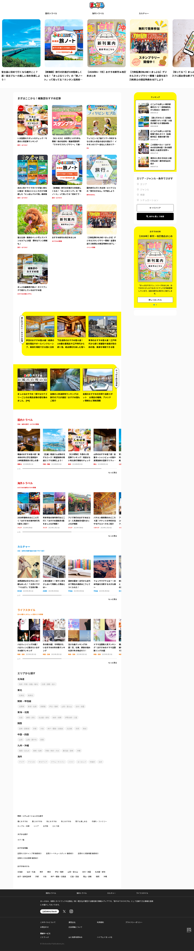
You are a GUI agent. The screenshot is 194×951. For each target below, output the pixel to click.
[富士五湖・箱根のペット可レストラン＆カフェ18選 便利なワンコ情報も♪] (32, 226)
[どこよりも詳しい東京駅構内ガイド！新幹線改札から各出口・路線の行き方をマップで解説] (155, 108)
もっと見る (112, 472)
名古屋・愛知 (44, 717)
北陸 (20, 717)
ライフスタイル (142, 893)
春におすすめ (22, 821)
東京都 (19, 591)
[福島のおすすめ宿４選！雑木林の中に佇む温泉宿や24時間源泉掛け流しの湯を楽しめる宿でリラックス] (28, 430)
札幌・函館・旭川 (48, 684)
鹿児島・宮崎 (68, 750)
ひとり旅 (55, 826)
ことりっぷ (44, 937)
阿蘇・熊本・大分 (52, 750)
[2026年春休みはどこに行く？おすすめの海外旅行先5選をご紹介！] (28, 494)
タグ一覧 (20, 840)
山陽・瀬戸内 (31, 739)
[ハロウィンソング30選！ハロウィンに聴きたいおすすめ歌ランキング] (28, 620)
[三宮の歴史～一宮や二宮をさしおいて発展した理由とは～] (54, 557)
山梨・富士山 (67, 706)
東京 (41, 872)
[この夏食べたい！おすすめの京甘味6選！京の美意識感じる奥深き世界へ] (155, 148)
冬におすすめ (66, 821)
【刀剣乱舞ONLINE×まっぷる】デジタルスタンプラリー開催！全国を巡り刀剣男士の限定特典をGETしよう (106, 75)
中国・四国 (46, 464)
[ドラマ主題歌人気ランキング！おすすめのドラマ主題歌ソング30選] (105, 620)
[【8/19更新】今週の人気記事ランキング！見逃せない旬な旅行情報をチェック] (79, 430)
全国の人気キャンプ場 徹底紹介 (29, 853)
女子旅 (45, 826)
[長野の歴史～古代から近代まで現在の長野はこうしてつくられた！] (79, 557)
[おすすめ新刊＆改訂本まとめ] (67, 226)
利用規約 (100, 922)
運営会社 (72, 922)
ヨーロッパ (81, 762)
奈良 (77, 728)
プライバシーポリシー (133, 922)
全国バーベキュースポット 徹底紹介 (60, 853)
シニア (36, 826)
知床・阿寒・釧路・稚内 (28, 684)
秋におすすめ (51, 821)
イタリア (96, 527)
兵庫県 (45, 591)
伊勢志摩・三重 (71, 717)
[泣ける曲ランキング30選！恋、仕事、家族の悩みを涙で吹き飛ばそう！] (79, 620)
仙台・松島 (31, 872)
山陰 (20, 739)
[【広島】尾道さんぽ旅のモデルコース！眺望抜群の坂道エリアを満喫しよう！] (54, 430)
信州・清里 (80, 706)
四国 (42, 739)
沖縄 (78, 750)
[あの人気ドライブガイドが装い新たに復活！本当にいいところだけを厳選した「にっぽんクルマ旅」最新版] (32, 177)
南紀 (84, 728)
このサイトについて (48, 922)
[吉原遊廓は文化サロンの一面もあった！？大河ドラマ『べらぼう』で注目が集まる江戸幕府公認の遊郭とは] (28, 557)
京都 (34, 728)
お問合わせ (44, 927)
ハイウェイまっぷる (104, 937)
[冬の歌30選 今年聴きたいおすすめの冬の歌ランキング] (54, 620)
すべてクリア (155, 208)
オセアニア (43, 762)
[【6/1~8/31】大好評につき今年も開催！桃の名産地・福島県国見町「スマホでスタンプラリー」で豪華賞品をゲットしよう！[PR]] (67, 127)
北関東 (21, 706)
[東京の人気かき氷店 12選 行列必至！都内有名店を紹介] (155, 162)
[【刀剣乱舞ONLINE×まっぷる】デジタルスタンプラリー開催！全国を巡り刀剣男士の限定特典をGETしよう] (102, 226)
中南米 (92, 762)
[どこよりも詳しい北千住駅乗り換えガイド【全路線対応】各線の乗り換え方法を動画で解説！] (155, 135)
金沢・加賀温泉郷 (24, 876)
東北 (95, 464)
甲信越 (70, 591)
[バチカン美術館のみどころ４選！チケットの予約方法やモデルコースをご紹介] (105, 494)
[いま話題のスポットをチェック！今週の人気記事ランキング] (32, 127)
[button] (154, 304)
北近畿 (69, 728)
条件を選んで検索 (156, 216)
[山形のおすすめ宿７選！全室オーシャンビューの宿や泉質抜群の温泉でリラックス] (105, 430)
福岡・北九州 (24, 750)
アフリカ (31, 762)
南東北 (19, 464)
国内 (69, 464)
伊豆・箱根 (53, 706)
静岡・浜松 (30, 717)
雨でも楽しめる (81, 821)
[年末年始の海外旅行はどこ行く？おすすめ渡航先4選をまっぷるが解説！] (54, 494)
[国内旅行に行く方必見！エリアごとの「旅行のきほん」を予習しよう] (102, 177)
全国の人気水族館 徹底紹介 (27, 858)
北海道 (20, 872)
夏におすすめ (37, 821)
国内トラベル (51, 13)
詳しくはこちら (155, 300)
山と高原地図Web (75, 937)
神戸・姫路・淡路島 (55, 728)
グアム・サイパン (58, 762)
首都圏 (42, 706)
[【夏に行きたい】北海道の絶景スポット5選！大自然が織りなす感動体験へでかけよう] (155, 121)
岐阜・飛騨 (57, 717)
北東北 (21, 695)
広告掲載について (75, 927)
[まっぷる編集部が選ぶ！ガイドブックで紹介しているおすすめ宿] (32, 274)
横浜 (49, 872)
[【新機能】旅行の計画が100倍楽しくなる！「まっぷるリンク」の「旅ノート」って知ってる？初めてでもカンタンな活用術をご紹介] (67, 177)
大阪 (42, 728)
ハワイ (71, 762)
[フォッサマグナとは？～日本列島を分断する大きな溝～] (105, 557)
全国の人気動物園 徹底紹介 (88, 853)
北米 (100, 762)
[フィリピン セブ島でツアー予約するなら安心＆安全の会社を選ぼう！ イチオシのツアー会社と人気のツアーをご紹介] (102, 127)
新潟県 (121, 591)
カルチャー (144, 13)
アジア (19, 527)
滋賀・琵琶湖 (24, 728)
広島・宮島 (74, 876)
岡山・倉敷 (87, 876)
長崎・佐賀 (37, 750)
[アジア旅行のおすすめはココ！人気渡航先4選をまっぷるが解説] (79, 494)
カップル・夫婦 (23, 826)
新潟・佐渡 (32, 706)
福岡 (97, 876)
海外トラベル (98, 13)
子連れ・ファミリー (99, 821)
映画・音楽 (21, 654)
